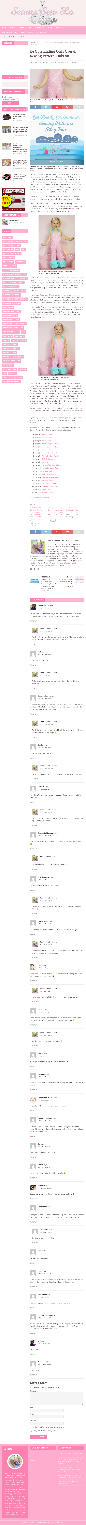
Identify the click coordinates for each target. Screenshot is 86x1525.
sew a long (19, 336)
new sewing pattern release (15, 299)
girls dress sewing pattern (14, 274)
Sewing (12, 28)
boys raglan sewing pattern (14, 241)
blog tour (7, 237)
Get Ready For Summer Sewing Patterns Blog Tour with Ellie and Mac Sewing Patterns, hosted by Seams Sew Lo (36, 514)
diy (23, 249)
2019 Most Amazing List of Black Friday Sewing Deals (19, 176)
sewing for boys (19, 340)
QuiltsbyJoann (47, 459)
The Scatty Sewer (49, 483)
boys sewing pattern (11, 245)
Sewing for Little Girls (70, 62)
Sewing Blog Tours (9, 32)
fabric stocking (9, 266)
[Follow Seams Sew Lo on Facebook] (33, 569)
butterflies (8, 249)
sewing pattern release (13, 357)
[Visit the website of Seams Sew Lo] (31, 569)
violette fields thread (12, 377)
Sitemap (21, 36)
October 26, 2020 (19, 135)
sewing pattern (9, 352)
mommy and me (19, 291)
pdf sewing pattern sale (13, 328)
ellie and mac (8, 258)
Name (32, 1408)
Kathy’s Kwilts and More (51, 474)
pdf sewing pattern (11, 319)
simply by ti (8, 365)
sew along (7, 336)
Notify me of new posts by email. (45, 1431)
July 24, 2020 (18, 168)
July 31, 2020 (18, 153)
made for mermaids (10, 286)
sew (23, 332)
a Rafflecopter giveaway (39, 497)
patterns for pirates (11, 303)
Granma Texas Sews (50, 486)
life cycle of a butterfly (13, 282)
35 (32, 64)
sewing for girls (10, 344)
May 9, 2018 (37, 62)
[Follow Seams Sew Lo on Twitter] (37, 569)
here (51, 206)
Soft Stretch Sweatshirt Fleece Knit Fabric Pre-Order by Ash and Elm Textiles (20, 130)
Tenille (41, 1185)
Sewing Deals (60, 28)
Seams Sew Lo (49, 62)
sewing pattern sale (11, 361)
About (4, 36)
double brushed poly (11, 253)
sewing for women (11, 348)
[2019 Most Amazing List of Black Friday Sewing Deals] (6, 177)
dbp (17, 249)
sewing (6, 340)
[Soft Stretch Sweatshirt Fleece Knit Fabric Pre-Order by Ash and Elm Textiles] (6, 129)
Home (4, 28)
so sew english (9, 369)
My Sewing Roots (48, 492)
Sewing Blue (47, 471)
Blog (50, 28)
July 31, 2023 (18, 120)
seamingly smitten (11, 332)
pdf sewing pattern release (14, 324)
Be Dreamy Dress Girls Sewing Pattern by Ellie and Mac (73, 510)
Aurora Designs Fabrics (50, 447)
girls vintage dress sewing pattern (17, 278)
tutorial (22, 369)
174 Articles (74, 541)
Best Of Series (26, 28)
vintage (12, 373)
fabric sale (20, 262)
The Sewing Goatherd (50, 444)
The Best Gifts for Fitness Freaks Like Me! (19, 116)
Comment (33, 1391)
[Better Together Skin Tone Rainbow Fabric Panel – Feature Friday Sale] (6, 162)
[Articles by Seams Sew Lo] (5, 223)
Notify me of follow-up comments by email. (49, 1427)
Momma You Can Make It (51, 465)
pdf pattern (8, 307)
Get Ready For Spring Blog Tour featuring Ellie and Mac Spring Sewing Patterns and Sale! (55, 512)
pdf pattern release (11, 311)
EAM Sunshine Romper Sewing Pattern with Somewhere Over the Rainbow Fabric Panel (20, 147)
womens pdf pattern (11, 381)
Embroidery (39, 28)
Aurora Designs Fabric (50, 456)
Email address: (7, 97)
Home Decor (42, 32)
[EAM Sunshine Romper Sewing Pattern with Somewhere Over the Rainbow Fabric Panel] (6, 146)
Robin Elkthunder (45, 1118)
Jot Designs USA (48, 480)
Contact (12, 36)
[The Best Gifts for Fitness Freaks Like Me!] (6, 117)
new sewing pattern (11, 295)
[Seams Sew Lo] (43, 24)
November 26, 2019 (20, 181)
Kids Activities (26, 32)
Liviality (45, 462)
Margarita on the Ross (50, 468)
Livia (40, 1341)
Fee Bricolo (46, 489)
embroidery (8, 262)
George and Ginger (11, 270)
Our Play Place (47, 450)
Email (32, 1414)
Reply (34, 621)
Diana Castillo (43, 605)
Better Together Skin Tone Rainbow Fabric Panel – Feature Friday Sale (20, 163)
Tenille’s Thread (47, 438)
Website (33, 1421)
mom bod (6, 291)
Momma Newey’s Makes (51, 477)
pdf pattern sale (10, 315)
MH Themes (60, 1522)
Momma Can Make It (49, 453)
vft (4, 373)
